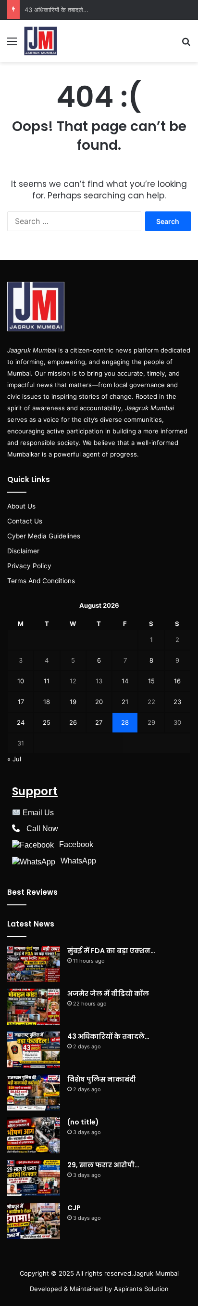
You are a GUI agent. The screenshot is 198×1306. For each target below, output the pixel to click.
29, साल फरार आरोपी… (103, 1165)
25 (46, 722)
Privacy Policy (29, 566)
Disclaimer (23, 551)
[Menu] (12, 44)
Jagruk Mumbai (156, 1273)
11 (47, 681)
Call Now (42, 828)
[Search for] (186, 44)
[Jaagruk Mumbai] (40, 40)
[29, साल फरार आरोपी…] (33, 1178)
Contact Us (24, 521)
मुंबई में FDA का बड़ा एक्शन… (111, 950)
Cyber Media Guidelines (43, 536)
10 (20, 681)
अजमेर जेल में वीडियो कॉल (108, 993)
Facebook (76, 844)
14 (125, 681)
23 (177, 701)
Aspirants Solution (140, 1289)
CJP (74, 1208)
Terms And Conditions (41, 581)
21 (125, 701)
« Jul (14, 759)
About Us (21, 506)
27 (98, 722)
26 (73, 722)
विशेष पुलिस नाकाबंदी (101, 1079)
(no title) (83, 1122)
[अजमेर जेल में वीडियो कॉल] (33, 1007)
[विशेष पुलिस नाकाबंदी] (33, 1092)
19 (73, 701)
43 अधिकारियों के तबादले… (56, 9)
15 (151, 681)
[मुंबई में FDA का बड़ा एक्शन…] (33, 964)
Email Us (38, 813)
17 (21, 701)
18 (46, 701)
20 (99, 701)
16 (177, 681)
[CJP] (33, 1221)
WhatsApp (78, 861)
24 (21, 722)
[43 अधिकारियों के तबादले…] (33, 1050)
